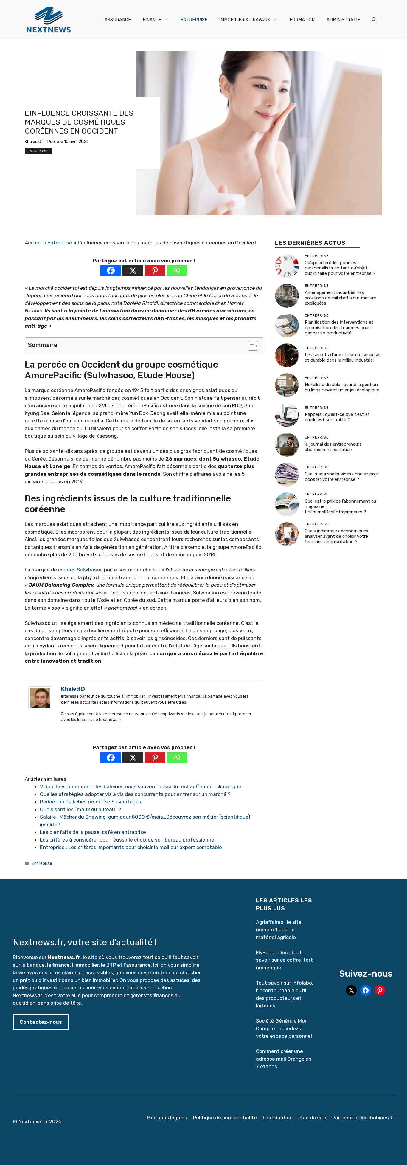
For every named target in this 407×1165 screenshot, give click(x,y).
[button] (374, 20)
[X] (132, 270)
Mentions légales (167, 1118)
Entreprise (38, 151)
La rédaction (278, 1118)
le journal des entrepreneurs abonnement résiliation (333, 447)
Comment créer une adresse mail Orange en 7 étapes (283, 1058)
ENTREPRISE (194, 19)
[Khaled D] (40, 708)
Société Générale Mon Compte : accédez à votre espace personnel (284, 1028)
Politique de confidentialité (225, 1118)
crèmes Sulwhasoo (80, 570)
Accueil (33, 243)
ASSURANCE (118, 19)
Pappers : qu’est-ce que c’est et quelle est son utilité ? (337, 417)
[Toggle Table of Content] (250, 346)
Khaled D (33, 141)
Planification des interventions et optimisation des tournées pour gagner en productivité (339, 328)
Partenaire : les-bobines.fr (363, 1118)
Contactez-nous (41, 1022)
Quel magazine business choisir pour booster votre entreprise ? (342, 477)
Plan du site (312, 1118)
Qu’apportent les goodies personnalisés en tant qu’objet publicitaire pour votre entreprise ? (340, 268)
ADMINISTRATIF (343, 19)
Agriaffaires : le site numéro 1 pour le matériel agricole (279, 929)
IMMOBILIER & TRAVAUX (244, 19)
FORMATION (302, 19)
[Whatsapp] (177, 270)
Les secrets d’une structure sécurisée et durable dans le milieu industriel (343, 357)
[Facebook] (110, 270)
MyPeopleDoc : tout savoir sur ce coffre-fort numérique (284, 960)
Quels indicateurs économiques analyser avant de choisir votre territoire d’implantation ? (336, 537)
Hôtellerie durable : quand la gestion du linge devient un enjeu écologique (342, 387)
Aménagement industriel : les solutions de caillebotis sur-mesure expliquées (340, 298)
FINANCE (152, 19)
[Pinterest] (155, 270)
